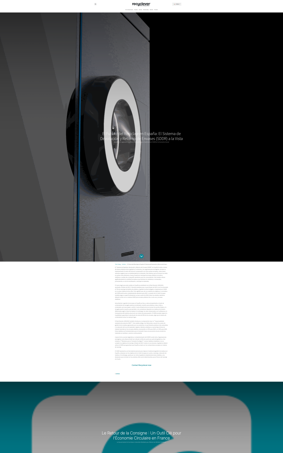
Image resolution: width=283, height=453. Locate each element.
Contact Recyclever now (141, 365)
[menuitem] (129, 9)
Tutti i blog (118, 264)
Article (124, 264)
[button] (95, 4)
